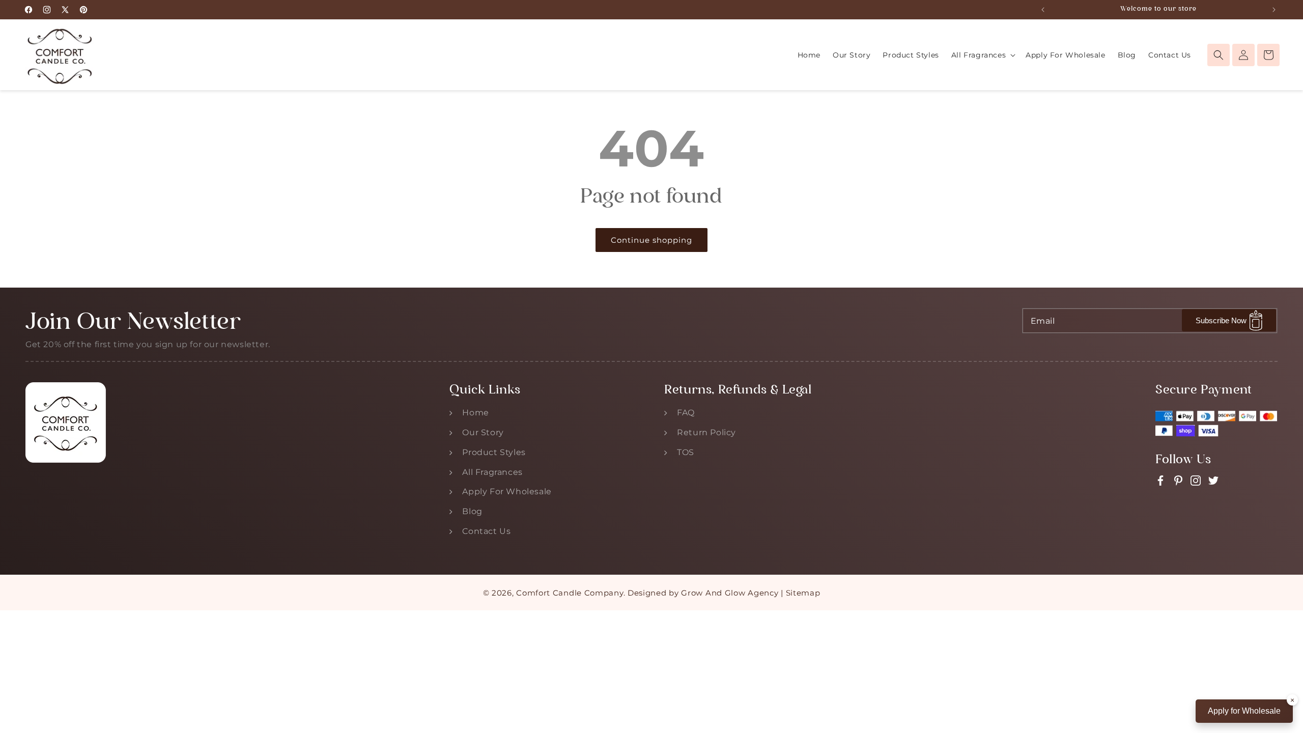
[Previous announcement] (1043, 9)
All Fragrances (492, 472)
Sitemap (803, 593)
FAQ (686, 412)
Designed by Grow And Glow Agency (703, 593)
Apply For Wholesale (506, 491)
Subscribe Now (1221, 320)
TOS (685, 452)
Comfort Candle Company (569, 593)
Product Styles (493, 452)
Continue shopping (651, 240)
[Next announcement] (1274, 9)
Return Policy (706, 432)
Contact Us (486, 531)
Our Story (482, 432)
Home (475, 412)
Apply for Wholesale (1244, 711)
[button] (982, 55)
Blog (472, 511)
